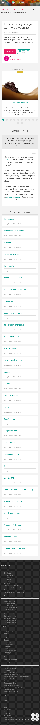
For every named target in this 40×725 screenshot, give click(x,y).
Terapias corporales (10, 672)
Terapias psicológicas (11, 685)
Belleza (6, 638)
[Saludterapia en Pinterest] (37, 719)
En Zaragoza (8, 581)
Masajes (7, 670)
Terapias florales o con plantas (14, 679)
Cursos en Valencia (10, 614)
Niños (6, 648)
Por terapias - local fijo (11, 586)
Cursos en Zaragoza (11, 618)
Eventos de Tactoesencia (22, 10)
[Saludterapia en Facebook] (33, 715)
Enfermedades (9, 644)
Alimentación (8, 631)
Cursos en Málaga (10, 620)
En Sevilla (7, 579)
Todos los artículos (10, 659)
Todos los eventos (10, 601)
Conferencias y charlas (12, 605)
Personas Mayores (10, 650)
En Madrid (7, 573)
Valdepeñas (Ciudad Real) (14, 143)
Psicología (7, 653)
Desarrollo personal (10, 668)
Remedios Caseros (10, 657)
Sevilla (12, 141)
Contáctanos (8, 720)
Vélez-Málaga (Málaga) (24, 141)
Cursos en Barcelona (11, 612)
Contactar (9, 51)
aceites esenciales (13, 197)
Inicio (2, 10)
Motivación (7, 646)
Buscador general (10, 571)
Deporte (7, 640)
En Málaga (7, 583)
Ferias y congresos (10, 607)
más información (16, 59)
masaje (6, 159)
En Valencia (8, 577)
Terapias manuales (10, 681)
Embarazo (7, 642)
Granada (27, 143)
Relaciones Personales (12, 655)
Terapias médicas (10, 683)
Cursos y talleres (9, 603)
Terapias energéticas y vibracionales (16, 677)
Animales (7, 633)
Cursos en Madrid (10, 610)
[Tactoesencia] (7, 58)
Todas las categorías (11, 691)
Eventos (9, 10)
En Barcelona (8, 575)
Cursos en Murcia (10, 622)
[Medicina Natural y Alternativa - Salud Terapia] (20, 3)
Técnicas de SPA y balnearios (14, 687)
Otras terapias (9, 689)
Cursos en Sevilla (10, 616)
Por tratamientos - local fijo (13, 588)
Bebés (6, 636)
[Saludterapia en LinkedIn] (33, 719)
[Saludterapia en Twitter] (37, 715)
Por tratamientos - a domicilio (14, 592)
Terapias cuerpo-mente (12, 674)
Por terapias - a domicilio (12, 590)
